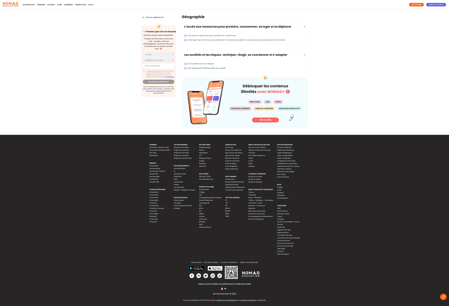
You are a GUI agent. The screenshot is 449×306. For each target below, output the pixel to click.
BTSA (201, 208)
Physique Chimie (205, 158)
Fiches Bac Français (156, 208)
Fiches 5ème (153, 195)
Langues (251, 166)
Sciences (251, 153)
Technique (281, 227)
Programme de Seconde (182, 158)
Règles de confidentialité (249, 262)
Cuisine (251, 192)
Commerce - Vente (255, 203)
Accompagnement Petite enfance (260, 216)
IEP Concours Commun (285, 243)
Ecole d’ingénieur (231, 166)
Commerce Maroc (283, 241)
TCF (226, 203)
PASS (201, 224)
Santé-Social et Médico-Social (288, 222)
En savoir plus (169, 77)
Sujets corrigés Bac (284, 158)
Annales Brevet (154, 168)
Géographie (203, 153)
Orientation (80, 5)
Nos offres (416, 5)
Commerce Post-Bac (284, 235)
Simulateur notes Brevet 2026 (159, 150)
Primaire (41, 5)
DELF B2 (227, 211)
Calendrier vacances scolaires (288, 166)
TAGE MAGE (281, 249)
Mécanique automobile (256, 211)
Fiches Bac (153, 203)
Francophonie (179, 187)
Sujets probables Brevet (285, 150)
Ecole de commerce (232, 161)
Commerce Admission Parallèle (288, 238)
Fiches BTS (153, 211)
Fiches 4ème (153, 198)
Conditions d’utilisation (248, 300)
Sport (176, 179)
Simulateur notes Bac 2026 (159, 147)
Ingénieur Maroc (283, 233)
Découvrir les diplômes (233, 150)
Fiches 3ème (153, 200)
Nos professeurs (179, 168)
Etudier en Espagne (255, 182)
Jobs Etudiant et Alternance (235, 187)
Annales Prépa (154, 176)
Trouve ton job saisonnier (234, 190)
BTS (200, 206)
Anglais (202, 161)
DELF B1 (227, 208)
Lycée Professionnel (206, 200)
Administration (282, 211)
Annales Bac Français (157, 171)
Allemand (202, 166)
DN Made (202, 222)
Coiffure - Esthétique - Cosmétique (260, 200)
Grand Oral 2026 (283, 177)
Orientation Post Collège (285, 172)
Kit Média (177, 208)
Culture (279, 216)
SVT (200, 155)
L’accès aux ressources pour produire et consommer (212, 35)
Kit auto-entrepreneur (256, 219)
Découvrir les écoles (232, 158)
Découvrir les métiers (232, 155)
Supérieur (68, 5)
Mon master (281, 174)
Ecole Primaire (204, 189)
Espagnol (202, 164)
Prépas (201, 214)
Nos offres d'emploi (211, 262)
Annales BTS (153, 174)
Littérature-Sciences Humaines (259, 150)
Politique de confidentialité (155, 91)
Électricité (251, 208)
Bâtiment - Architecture (256, 206)
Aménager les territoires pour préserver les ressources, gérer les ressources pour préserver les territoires (236, 40)
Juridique (280, 219)
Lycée (59, 5)
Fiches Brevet (154, 206)
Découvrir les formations (234, 153)
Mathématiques (205, 147)
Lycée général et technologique (210, 198)
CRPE (279, 208)
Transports (252, 195)
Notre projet (29, 5)
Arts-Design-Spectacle (256, 155)
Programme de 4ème (181, 153)
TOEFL (227, 216)
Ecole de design (231, 164)
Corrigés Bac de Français (286, 161)
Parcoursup (229, 147)
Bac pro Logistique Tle (155, 17)
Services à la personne (256, 214)
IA (174, 171)
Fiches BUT (153, 216)
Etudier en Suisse (254, 179)
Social (250, 161)
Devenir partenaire (231, 169)
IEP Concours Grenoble (285, 246)
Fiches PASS (153, 219)
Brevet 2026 (153, 155)
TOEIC (227, 214)
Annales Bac (154, 166)
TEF (226, 206)
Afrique (176, 185)
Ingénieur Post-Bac (284, 230)
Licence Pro (203, 219)
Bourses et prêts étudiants (234, 182)
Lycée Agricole (204, 203)
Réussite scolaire (180, 174)
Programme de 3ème (181, 155)
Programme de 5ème (181, 150)
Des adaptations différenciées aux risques (207, 68)
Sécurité (280, 224)
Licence (202, 216)
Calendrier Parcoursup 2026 (287, 164)
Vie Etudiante (229, 179)
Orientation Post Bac (284, 169)
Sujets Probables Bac (284, 153)
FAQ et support (179, 200)
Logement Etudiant (232, 185)
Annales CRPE (154, 182)
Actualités (177, 203)
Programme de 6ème (181, 147)
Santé (250, 158)
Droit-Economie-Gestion (257, 147)
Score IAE (280, 251)
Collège (51, 5)
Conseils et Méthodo (284, 147)
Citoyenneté (178, 182)
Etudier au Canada (255, 176)
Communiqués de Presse (183, 206)
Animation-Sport (283, 214)
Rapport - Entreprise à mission (184, 190)
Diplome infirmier (205, 227)
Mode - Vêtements (255, 198)
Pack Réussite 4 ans (206, 179)
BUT (200, 211)
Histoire (201, 150)
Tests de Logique (283, 254)
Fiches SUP (153, 222)
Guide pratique (282, 198)
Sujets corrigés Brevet (284, 155)
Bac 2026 (152, 153)
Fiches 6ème (153, 192)
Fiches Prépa (153, 214)
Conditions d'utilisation (229, 262)
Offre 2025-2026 (205, 176)
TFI (226, 200)
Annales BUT (153, 179)
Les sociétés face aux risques (201, 63)
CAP (200, 195)
